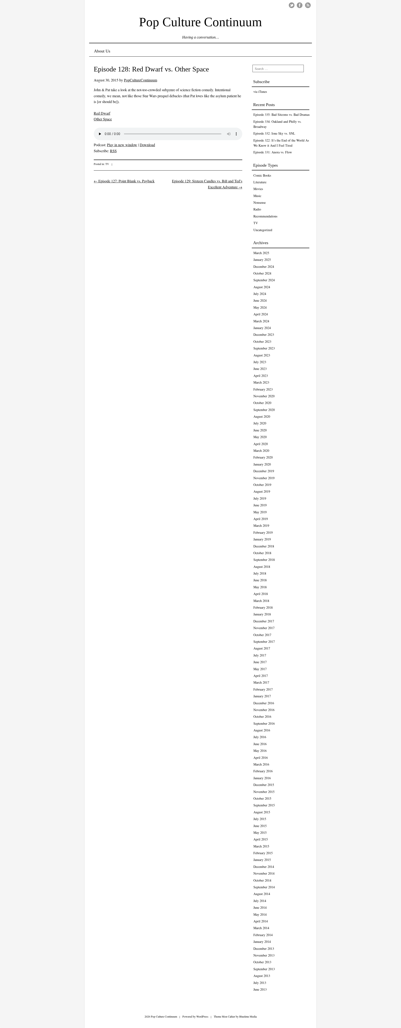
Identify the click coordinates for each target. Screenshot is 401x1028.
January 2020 (262, 464)
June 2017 (260, 662)
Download (147, 144)
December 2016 (263, 703)
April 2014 (260, 921)
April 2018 (260, 594)
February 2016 (263, 771)
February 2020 (263, 457)
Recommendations (265, 216)
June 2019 (260, 505)
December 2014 (263, 866)
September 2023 (264, 348)
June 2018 (260, 580)
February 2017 (263, 689)
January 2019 (262, 539)
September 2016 (264, 723)
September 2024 (264, 280)
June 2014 (260, 907)
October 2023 (262, 341)
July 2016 (259, 737)
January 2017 (262, 696)
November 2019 (264, 478)
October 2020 (262, 403)
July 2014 (259, 901)
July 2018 (259, 573)
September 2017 (264, 641)
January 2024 (262, 328)
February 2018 (263, 607)
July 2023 (259, 362)
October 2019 (262, 484)
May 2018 (260, 587)
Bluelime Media (248, 1016)
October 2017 (262, 635)
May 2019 (260, 512)
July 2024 (259, 293)
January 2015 (262, 859)
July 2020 (259, 423)
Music (257, 196)
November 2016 (264, 710)
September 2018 (264, 559)
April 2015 (260, 839)
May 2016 (260, 750)
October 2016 (262, 716)
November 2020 (264, 396)
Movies (258, 189)
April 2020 (260, 444)
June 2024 (260, 300)
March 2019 (261, 525)
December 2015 (263, 784)
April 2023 (260, 375)
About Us (102, 51)
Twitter (291, 5)
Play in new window (122, 144)
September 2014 (264, 887)
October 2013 (262, 962)
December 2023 (263, 334)
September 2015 (264, 805)
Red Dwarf (102, 113)
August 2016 (261, 730)
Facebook (300, 5)
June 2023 (260, 368)
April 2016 (260, 757)
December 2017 (263, 621)
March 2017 (261, 682)
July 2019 (259, 498)
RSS (113, 150)
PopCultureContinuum (140, 80)
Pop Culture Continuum (200, 22)
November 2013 (264, 955)
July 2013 (259, 982)
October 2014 (262, 880)
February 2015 (263, 853)
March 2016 (261, 764)
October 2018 (262, 553)
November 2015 (264, 791)
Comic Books (262, 175)
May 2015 (260, 832)
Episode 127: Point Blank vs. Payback (124, 180)
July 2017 (259, 655)
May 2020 (260, 437)
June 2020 (260, 430)
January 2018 (262, 614)
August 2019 (261, 491)
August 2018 (261, 566)
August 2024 (261, 287)
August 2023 (261, 355)
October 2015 (262, 798)
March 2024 (261, 321)
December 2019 (263, 471)
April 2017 (260, 675)
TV (107, 164)
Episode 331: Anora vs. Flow (272, 152)
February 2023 (263, 389)
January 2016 (262, 778)
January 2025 (262, 259)
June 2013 (260, 989)
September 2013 (264, 969)
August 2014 (261, 894)
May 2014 (260, 914)
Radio (257, 209)
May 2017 (260, 669)
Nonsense (259, 202)
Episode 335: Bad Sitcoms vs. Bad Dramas (281, 114)
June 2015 (260, 826)
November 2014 (264, 873)
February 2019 (263, 532)
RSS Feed (308, 5)
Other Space (103, 118)
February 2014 (263, 935)
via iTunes (260, 91)
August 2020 (261, 416)
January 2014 (262, 941)
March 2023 (261, 382)
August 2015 (261, 812)
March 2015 (261, 846)
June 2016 (260, 744)
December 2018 (263, 546)
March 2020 (261, 450)
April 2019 (260, 519)
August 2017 (261, 648)
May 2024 (260, 307)
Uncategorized (262, 230)
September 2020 (264, 409)
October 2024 (262, 273)
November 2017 (264, 628)
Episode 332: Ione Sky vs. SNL (274, 133)
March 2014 (261, 928)
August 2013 (261, 975)
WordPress (202, 1016)
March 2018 (261, 600)
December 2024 (263, 266)
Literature (259, 182)
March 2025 (261, 253)
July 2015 (259, 819)
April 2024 (260, 314)
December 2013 (263, 948)
